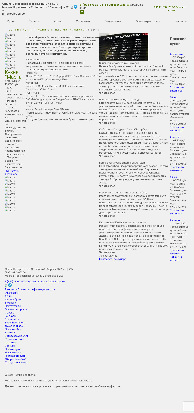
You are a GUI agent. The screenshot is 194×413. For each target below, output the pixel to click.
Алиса (173, 177)
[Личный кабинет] (82, 13)
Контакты (10, 316)
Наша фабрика (13, 299)
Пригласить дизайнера (12, 172)
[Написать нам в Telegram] (76, 7)
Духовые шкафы (14, 326)
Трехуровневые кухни (17, 362)
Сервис (9, 312)
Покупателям (13, 306)
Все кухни (10, 345)
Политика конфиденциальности (36, 289)
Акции (8, 296)
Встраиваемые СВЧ (16, 335)
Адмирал (175, 137)
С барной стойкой (15, 359)
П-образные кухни (15, 355)
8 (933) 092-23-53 (94, 4)
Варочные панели (15, 322)
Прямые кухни (13, 349)
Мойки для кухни (14, 339)
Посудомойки (13, 329)
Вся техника (12, 319)
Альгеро (175, 220)
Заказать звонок (119, 4)
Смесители (11, 342)
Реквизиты (11, 289)
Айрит (173, 97)
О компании (11, 292)
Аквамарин (176, 54)
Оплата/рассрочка (16, 309)
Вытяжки (10, 332)
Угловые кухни (13, 352)
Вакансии (10, 302)
